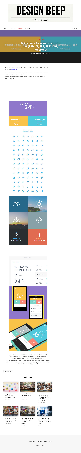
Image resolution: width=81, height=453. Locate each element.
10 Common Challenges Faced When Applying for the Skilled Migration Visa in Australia (44, 397)
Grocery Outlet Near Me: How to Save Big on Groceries (10, 420)
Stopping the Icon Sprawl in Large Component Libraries (10, 395)
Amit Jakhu (14, 69)
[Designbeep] (40, 13)
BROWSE (12, 28)
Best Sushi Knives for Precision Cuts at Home (27, 395)
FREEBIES (20, 28)
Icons (42, 39)
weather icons (8, 371)
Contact (40, 441)
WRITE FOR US (28, 28)
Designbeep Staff (37, 53)
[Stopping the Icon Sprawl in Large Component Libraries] (10, 387)
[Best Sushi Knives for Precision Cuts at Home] (27, 387)
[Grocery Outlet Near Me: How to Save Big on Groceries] (10, 411)
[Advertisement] (27, 90)
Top (41, 449)
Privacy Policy (48, 441)
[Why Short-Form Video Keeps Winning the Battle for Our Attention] (27, 411)
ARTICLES (5, 28)
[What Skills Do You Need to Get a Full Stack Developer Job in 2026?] (44, 411)
